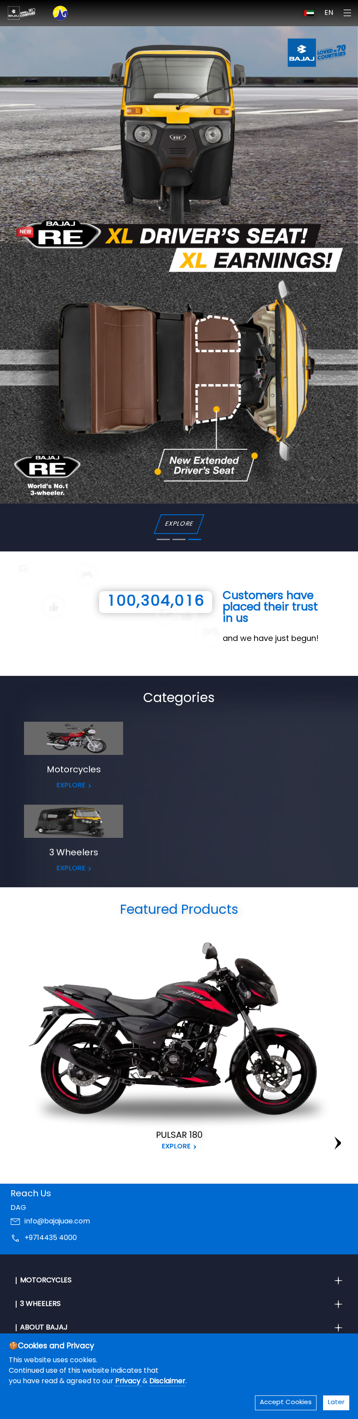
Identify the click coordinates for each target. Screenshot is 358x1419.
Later (336, 1402)
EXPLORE (71, 785)
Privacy (128, 1381)
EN (328, 13)
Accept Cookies (286, 1402)
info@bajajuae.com (57, 1222)
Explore (176, 1146)
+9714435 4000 (50, 1238)
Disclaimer (167, 1381)
